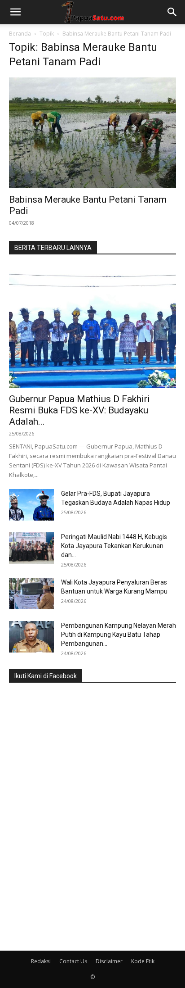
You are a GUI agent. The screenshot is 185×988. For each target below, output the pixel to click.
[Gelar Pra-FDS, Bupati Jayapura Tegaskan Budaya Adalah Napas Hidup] (31, 505)
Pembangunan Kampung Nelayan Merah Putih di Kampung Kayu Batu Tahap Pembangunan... (118, 634)
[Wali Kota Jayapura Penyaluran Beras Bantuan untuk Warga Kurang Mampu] (31, 593)
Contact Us (73, 961)
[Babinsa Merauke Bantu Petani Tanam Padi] (92, 132)
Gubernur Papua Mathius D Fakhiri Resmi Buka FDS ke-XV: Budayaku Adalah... (79, 410)
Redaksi (41, 961)
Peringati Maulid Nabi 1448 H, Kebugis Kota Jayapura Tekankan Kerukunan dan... (114, 545)
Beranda (20, 33)
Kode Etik (142, 961)
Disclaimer (109, 961)
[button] (15, 12)
